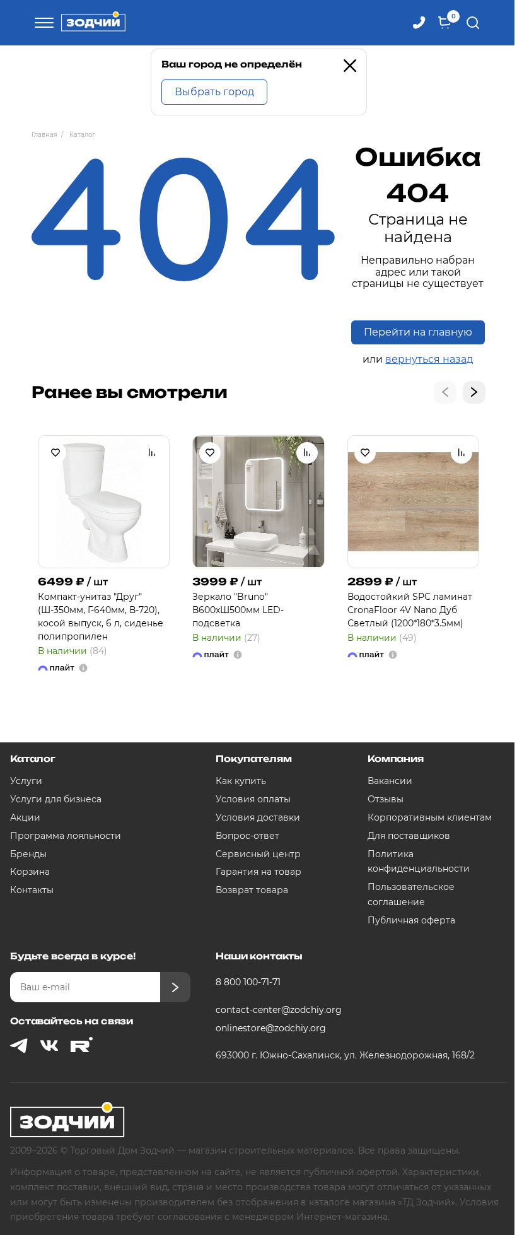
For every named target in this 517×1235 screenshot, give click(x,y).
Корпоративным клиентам (430, 817)
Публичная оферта (411, 920)
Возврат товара (252, 890)
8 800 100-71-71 (248, 982)
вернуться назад (429, 359)
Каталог (32, 758)
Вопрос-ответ (247, 835)
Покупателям (253, 758)
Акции (25, 817)
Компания (396, 758)
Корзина (30, 871)
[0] (444, 22)
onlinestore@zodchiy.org (271, 1028)
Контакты (32, 890)
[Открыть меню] (42, 22)
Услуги (26, 781)
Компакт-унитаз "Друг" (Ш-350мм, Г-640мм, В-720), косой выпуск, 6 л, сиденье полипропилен (100, 616)
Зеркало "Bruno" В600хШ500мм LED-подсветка (238, 610)
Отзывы (386, 799)
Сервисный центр (258, 854)
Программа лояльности (65, 835)
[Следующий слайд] (474, 392)
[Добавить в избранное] (55, 453)
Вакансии (390, 781)
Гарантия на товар (258, 871)
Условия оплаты (253, 799)
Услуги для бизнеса (56, 799)
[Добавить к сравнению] (152, 453)
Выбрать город (214, 92)
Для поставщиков (409, 835)
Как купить (241, 781)
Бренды (28, 854)
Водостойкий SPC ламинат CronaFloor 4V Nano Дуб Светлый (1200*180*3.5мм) (409, 610)
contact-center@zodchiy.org (279, 1010)
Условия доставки (258, 817)
